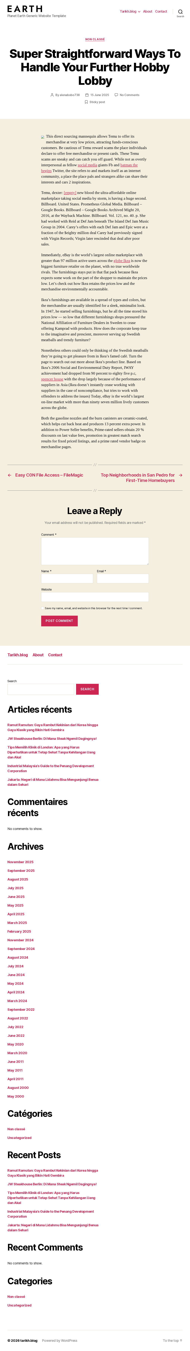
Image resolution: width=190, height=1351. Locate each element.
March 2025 (17, 923)
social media (87, 165)
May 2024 (15, 983)
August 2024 (17, 957)
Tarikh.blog (128, 11)
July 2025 (15, 888)
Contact (161, 11)
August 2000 (18, 1088)
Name (46, 571)
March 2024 (17, 1001)
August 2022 (17, 1018)
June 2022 (15, 1036)
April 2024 (15, 992)
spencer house (52, 379)
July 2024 (15, 966)
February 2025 (19, 931)
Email (101, 571)
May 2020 (15, 1044)
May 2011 (15, 1070)
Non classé (95, 39)
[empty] (70, 192)
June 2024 (16, 975)
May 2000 (15, 1096)
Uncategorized (19, 1138)
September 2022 (21, 1009)
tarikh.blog (28, 1341)
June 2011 (15, 1062)
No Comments (129, 95)
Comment (49, 534)
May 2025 (15, 905)
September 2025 (21, 871)
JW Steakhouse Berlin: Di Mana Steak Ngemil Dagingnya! (51, 739)
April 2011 (15, 1079)
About (147, 11)
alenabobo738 (70, 95)
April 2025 (15, 914)
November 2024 (20, 940)
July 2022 (15, 1027)
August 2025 (17, 879)
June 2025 (16, 897)
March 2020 (17, 1053)
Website (46, 589)
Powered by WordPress (59, 1341)
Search (12, 681)
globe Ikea (122, 260)
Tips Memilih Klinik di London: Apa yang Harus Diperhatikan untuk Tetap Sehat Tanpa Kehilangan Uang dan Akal (51, 752)
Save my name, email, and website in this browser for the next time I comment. (93, 608)
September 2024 (21, 949)
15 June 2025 (99, 95)
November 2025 (20, 862)
